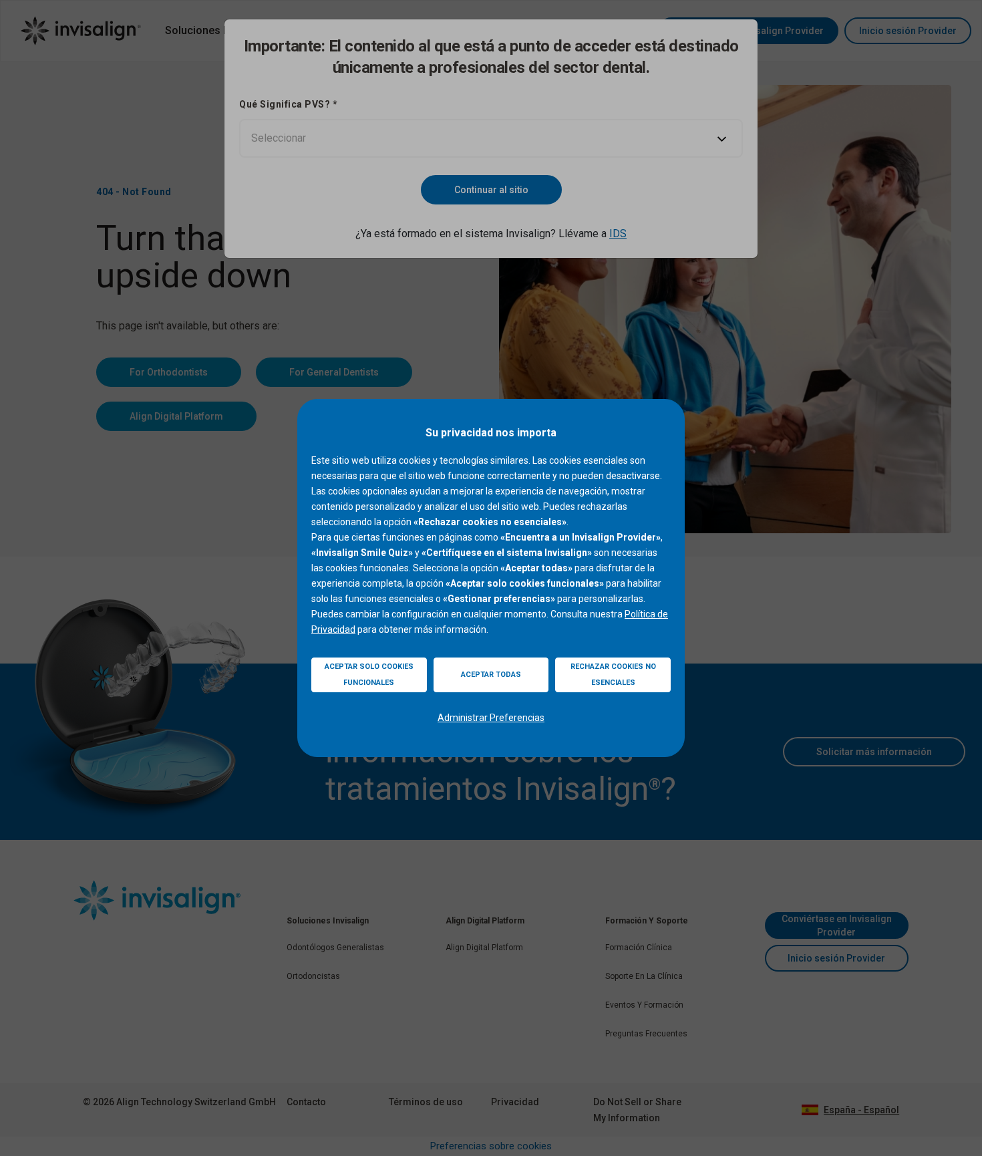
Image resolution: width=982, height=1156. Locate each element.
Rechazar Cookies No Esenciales (613, 674)
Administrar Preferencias (491, 717)
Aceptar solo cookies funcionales (369, 674)
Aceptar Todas (491, 674)
